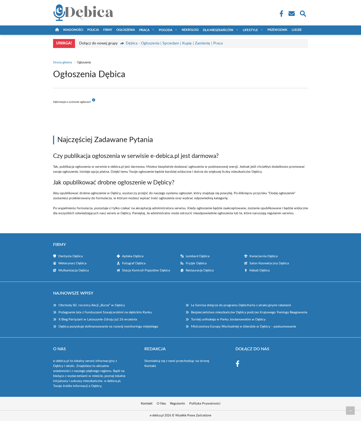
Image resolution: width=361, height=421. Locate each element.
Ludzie (297, 30)
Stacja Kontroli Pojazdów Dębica (146, 270)
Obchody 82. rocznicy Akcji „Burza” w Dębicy (91, 305)
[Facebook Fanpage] (280, 13)
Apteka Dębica (133, 256)
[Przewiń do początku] (350, 410)
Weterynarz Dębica (72, 263)
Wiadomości (73, 30)
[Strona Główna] (57, 30)
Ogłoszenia (125, 30)
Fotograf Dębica (134, 263)
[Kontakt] (291, 13)
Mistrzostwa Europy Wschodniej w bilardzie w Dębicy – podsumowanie (243, 326)
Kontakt (150, 366)
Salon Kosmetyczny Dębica (269, 263)
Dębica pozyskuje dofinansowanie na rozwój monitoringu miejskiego (108, 326)
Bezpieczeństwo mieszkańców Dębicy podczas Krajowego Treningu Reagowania (249, 312)
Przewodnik (277, 30)
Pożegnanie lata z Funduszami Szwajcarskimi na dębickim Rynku (105, 312)
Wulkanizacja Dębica (73, 270)
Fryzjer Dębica (196, 263)
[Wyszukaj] (302, 13)
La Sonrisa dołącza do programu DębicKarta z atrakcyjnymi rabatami (241, 305)
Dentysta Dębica (70, 256)
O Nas (161, 403)
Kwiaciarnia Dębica (263, 256)
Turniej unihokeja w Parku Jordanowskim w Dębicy (228, 319)
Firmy (107, 30)
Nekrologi (190, 30)
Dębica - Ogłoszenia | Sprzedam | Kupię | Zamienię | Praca (174, 43)
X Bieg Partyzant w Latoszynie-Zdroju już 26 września (97, 319)
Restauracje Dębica (200, 270)
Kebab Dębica (259, 270)
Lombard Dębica (198, 256)
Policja (93, 30)
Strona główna (62, 62)
